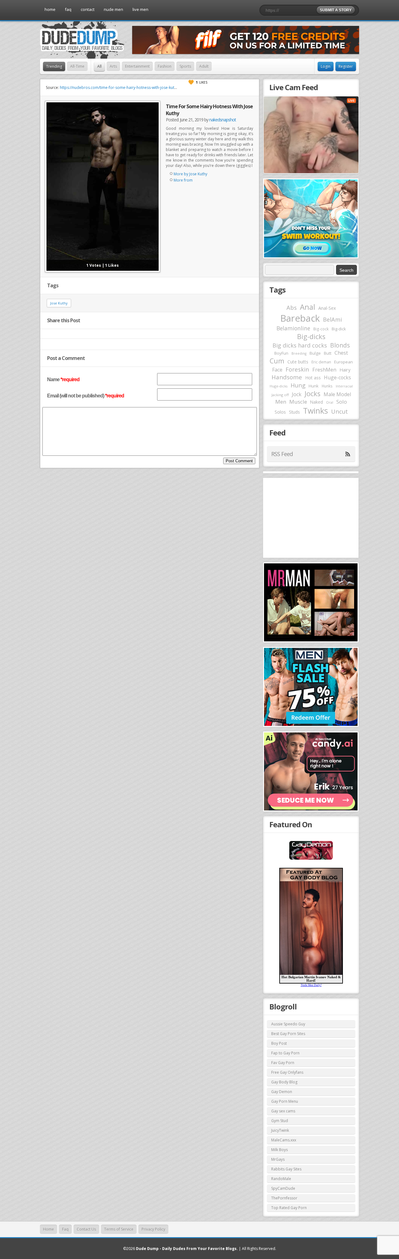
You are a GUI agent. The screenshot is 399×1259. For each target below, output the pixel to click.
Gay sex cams (283, 1111)
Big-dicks (311, 336)
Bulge (315, 353)
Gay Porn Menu (284, 1101)
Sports (185, 66)
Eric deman (321, 361)
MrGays (278, 1159)
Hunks (327, 385)
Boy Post (279, 1043)
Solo (341, 401)
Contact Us (86, 1229)
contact (87, 9)
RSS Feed (282, 454)
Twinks (315, 410)
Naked (316, 402)
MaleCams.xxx (283, 1140)
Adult (204, 66)
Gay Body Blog (284, 1082)
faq (68, 9)
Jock (296, 394)
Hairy (344, 370)
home (50, 9)
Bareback (300, 318)
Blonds (340, 345)
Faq (65, 1229)
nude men (113, 9)
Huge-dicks (278, 386)
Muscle (298, 401)
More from (183, 180)
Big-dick (339, 329)
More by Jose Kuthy (190, 174)
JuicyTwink (280, 1130)
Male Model (337, 394)
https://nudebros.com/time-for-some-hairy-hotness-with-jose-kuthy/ (120, 87)
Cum (277, 360)
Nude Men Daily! (311, 985)
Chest (341, 352)
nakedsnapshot (222, 120)
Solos (280, 412)
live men (140, 9)
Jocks (312, 393)
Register (346, 66)
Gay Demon (281, 1091)
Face (277, 369)
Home (48, 1229)
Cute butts (297, 362)
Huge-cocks (337, 377)
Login (325, 66)
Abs (291, 307)
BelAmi (332, 319)
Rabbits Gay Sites (286, 1169)
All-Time (77, 66)
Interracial (344, 386)
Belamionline (293, 328)
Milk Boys (279, 1149)
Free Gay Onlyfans (287, 1072)
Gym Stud (279, 1120)
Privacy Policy (153, 1229)
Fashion (164, 66)
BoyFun (281, 353)
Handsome (287, 377)
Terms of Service (118, 1229)
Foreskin (297, 369)
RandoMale (281, 1178)
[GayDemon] (311, 859)
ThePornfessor (284, 1198)
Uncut (339, 411)
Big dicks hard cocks (299, 345)
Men (280, 401)
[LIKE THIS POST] (191, 82)
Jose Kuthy (59, 303)
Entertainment (137, 66)
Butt (327, 353)
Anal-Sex (327, 308)
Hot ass (313, 378)
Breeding (298, 353)
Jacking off (280, 394)
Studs (294, 412)
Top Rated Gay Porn (289, 1207)
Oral (329, 402)
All (99, 66)
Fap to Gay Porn (285, 1053)
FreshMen (324, 369)
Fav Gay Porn (282, 1062)
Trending (54, 66)
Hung (298, 385)
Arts (113, 66)
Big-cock (321, 328)
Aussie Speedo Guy (288, 1024)
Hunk (314, 386)
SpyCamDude (283, 1188)
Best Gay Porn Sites (288, 1033)
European (343, 362)
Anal (307, 307)
